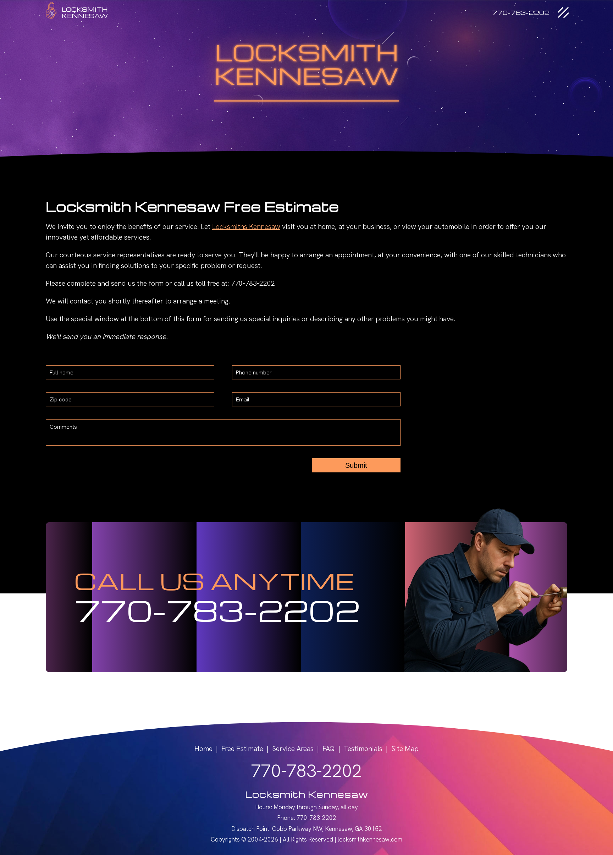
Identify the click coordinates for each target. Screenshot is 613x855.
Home (203, 748)
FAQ (328, 748)
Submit (356, 465)
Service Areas (293, 748)
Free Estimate (242, 748)
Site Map (405, 748)
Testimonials (363, 748)
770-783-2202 (217, 610)
